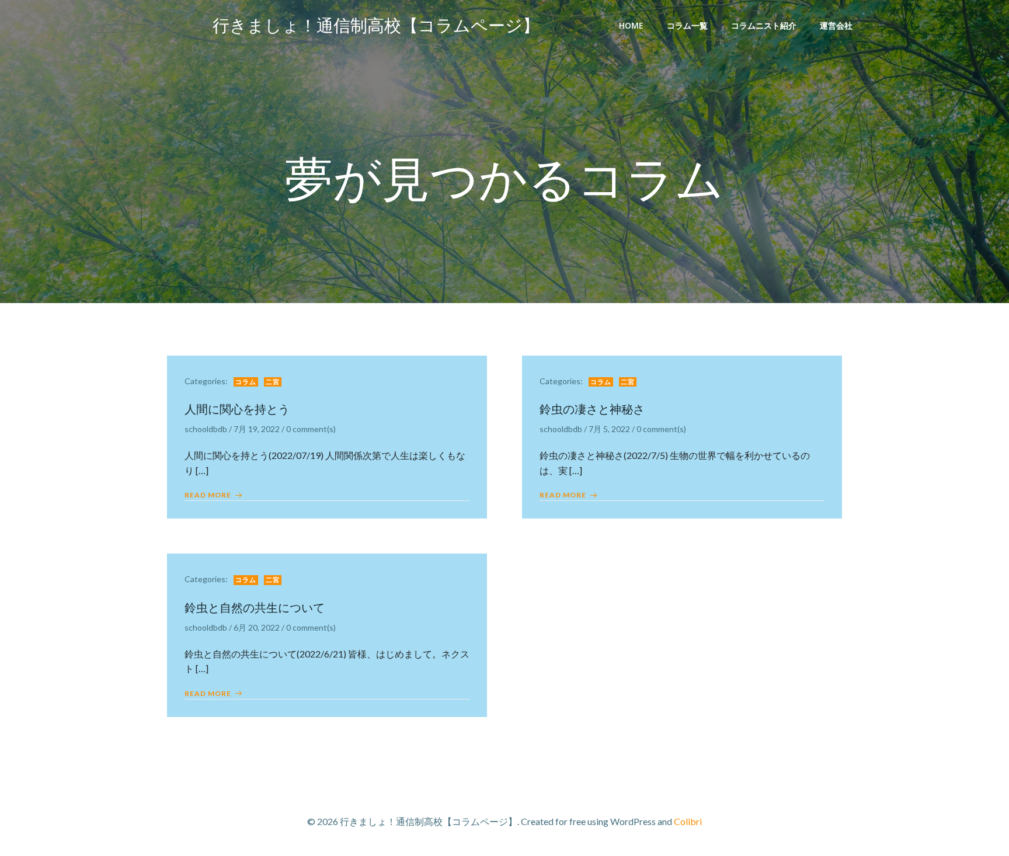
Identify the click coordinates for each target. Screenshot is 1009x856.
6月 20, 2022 (257, 627)
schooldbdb (206, 429)
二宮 (273, 381)
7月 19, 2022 (257, 429)
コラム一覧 (687, 25)
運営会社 (836, 25)
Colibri (688, 821)
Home (631, 25)
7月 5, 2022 (609, 429)
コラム (245, 381)
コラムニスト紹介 (763, 25)
